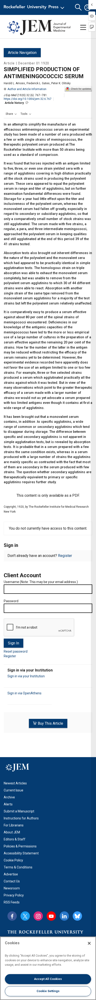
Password (11, 601)
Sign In (13, 643)
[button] (11, 114)
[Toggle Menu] (83, 27)
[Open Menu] (35, 7)
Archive (9, 797)
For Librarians (14, 825)
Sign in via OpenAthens (24, 693)
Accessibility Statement (21, 853)
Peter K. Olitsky (61, 83)
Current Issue (13, 790)
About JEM (12, 832)
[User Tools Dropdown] (87, 7)
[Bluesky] (77, 916)
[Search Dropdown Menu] (78, 7)
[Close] (89, 943)
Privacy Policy (14, 895)
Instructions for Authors (21, 818)
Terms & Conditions (18, 867)
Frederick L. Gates (38, 83)
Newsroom (12, 888)
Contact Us (12, 881)
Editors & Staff (14, 839)
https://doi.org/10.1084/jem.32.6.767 (27, 99)
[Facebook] (12, 916)
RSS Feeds (12, 902)
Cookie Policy (13, 860)
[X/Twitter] (25, 916)
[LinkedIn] (64, 916)
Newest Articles (15, 783)
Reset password (15, 651)
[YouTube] (51, 916)
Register (65, 555)
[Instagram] (38, 916)
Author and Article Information (26, 89)
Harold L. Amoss (14, 83)
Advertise (11, 874)
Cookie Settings (48, 991)
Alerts (8, 804)
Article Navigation (22, 52)
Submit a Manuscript (19, 811)
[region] (48, 968)
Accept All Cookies (48, 979)
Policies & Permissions (20, 846)
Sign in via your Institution (26, 676)
